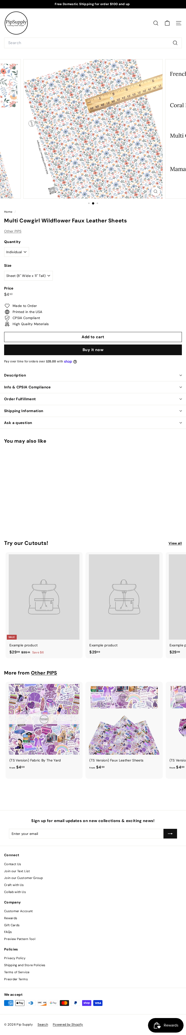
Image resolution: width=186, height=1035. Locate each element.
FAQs (8, 932)
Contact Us (12, 864)
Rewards (10, 918)
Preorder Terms (16, 979)
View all (175, 543)
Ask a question (18, 422)
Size (7, 265)
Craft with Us (14, 885)
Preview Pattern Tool (19, 939)
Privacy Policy (14, 958)
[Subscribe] (170, 834)
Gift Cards (12, 925)
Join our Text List (17, 871)
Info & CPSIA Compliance (27, 387)
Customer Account (18, 911)
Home (8, 212)
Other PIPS (13, 231)
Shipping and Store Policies (24, 965)
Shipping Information (23, 410)
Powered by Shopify (68, 1024)
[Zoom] (155, 191)
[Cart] (167, 23)
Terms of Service (17, 972)
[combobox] (93, 43)
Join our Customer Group (23, 878)
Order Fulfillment (20, 399)
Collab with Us (15, 892)
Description (15, 375)
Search (43, 1024)
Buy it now (93, 349)
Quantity (12, 241)
